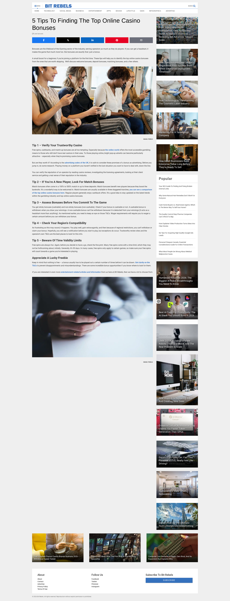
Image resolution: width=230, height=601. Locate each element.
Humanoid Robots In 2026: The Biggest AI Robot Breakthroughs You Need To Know (176, 280)
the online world (112, 150)
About (39, 579)
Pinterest (95, 584)
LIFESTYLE (130, 11)
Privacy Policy (42, 586)
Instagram (95, 586)
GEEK (142, 11)
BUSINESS (80, 11)
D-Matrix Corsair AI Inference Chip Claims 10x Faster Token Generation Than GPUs (177, 428)
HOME (36, 11)
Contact (40, 581)
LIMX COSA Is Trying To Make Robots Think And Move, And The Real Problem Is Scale (176, 343)
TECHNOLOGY (49, 11)
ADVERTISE (170, 11)
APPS (109, 11)
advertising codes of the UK (76, 163)
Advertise (40, 584)
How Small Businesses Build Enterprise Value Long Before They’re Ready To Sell (174, 164)
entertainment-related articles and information (80, 272)
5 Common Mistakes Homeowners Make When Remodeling (172, 491)
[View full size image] (92, 100)
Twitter (94, 581)
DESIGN (119, 11)
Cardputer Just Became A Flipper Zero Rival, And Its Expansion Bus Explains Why (170, 557)
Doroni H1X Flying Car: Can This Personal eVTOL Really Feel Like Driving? (176, 460)
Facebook (95, 579)
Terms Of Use (42, 589)
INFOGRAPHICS (155, 11)
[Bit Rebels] (57, 6)
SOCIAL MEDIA (65, 11)
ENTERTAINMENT (95, 11)
